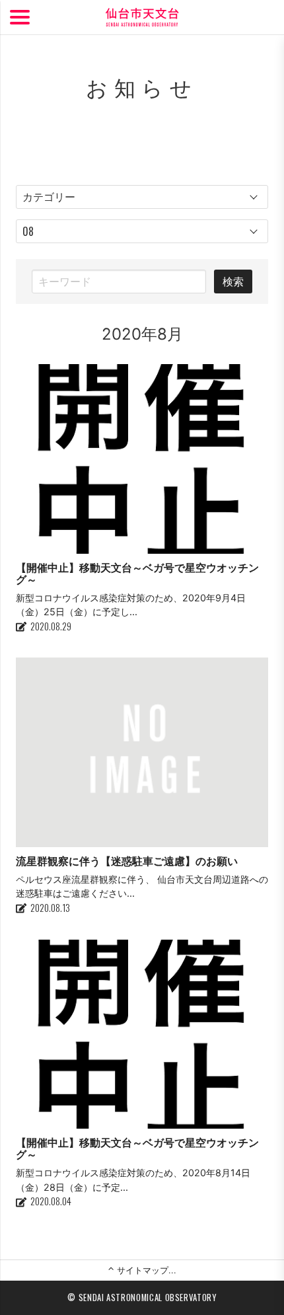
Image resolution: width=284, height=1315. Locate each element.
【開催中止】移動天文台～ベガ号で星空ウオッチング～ (137, 573)
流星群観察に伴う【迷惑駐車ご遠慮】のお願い (127, 861)
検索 (233, 281)
